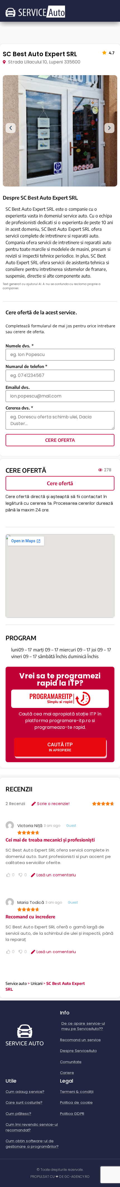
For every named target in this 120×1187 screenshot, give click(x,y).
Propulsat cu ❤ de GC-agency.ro (60, 1176)
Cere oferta (60, 440)
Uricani (36, 983)
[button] (11, 128)
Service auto (16, 983)
